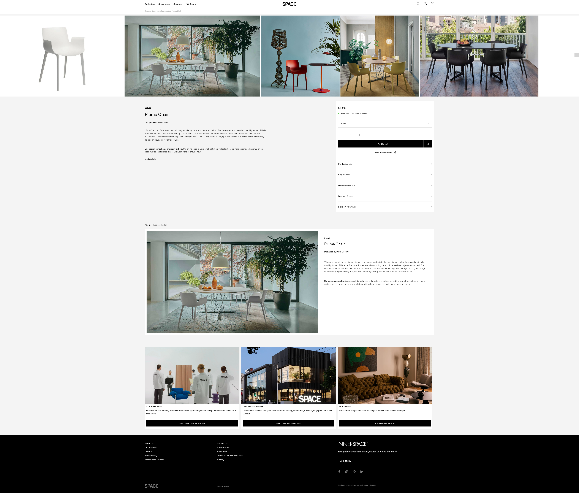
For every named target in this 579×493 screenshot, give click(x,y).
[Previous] (2, 55)
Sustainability (151, 455)
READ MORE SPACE (385, 423)
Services (178, 4)
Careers (148, 451)
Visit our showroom (383, 152)
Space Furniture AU (289, 4)
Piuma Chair (176, 11)
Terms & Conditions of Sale (230, 455)
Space (147, 11)
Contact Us (222, 443)
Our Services (151, 447)
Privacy (220, 459)
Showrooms (164, 4)
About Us (149, 443)
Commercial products (161, 11)
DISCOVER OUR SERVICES (192, 423)
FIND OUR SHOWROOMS (288, 423)
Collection (150, 4)
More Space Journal (154, 459)
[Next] (576, 55)
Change (373, 485)
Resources (222, 451)
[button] (418, 4)
